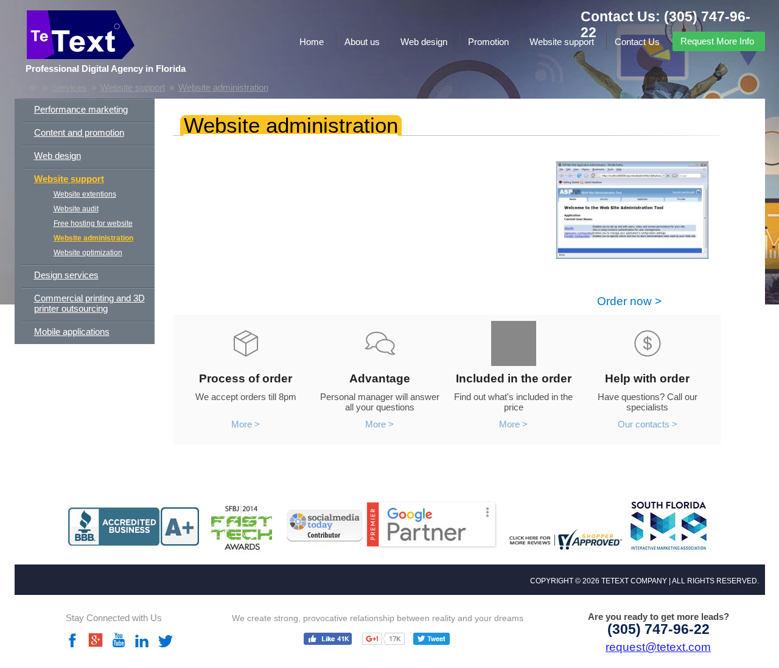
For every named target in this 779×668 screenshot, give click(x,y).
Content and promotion (79, 132)
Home (311, 42)
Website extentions (85, 194)
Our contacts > (647, 424)
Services (69, 87)
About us (362, 42)
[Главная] (32, 87)
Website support (561, 42)
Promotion (488, 42)
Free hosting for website (93, 223)
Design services (66, 275)
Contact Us (637, 42)
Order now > (629, 301)
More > (245, 424)
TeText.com (127, 37)
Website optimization (88, 252)
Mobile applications (72, 331)
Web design (423, 42)
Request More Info (717, 41)
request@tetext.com (658, 647)
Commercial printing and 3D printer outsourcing (89, 303)
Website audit (76, 209)
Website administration (223, 87)
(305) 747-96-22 (658, 629)
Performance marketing (81, 109)
